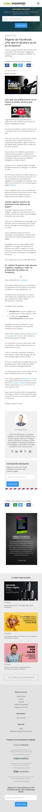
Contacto (21, 702)
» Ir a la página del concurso (21, 754)
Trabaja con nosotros (21, 707)
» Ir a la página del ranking (21, 781)
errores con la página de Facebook (21, 335)
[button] (38, 3)
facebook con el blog (29, 379)
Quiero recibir (21, 25)
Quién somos (21, 696)
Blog (21, 728)
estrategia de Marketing (19, 383)
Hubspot (13, 185)
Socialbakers (23, 280)
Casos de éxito (21, 718)
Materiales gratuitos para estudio (21, 731)
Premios (21, 699)
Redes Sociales (10, 73)
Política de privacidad (21, 704)
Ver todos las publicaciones (21, 677)
